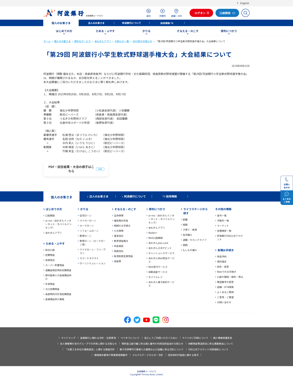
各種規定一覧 (224, 230)
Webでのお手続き (226, 271)
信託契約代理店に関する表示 (183, 355)
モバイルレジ (155, 277)
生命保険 (118, 215)
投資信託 (50, 260)
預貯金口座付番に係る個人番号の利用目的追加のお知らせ (152, 343)
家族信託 (118, 251)
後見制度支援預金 (123, 256)
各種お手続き (226, 250)
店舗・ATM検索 (225, 287)
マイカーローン (88, 220)
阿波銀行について (131, 23)
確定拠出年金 (121, 220)
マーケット (223, 225)
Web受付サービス (158, 266)
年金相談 (118, 246)
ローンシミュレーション (93, 263)
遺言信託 (118, 235)
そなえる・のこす (188, 31)
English (244, 3)
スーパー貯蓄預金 (54, 265)
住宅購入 (187, 234)
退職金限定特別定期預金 (58, 270)
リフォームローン (89, 230)
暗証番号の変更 (225, 282)
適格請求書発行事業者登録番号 (111, 355)
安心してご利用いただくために (161, 337)
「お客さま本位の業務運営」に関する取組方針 (90, 349)
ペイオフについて (130, 337)
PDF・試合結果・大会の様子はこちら (71, 168)
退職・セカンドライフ (195, 240)
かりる (146, 31)
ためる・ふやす (105, 31)
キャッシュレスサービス (161, 253)
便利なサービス (82, 41)
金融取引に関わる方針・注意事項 (98, 337)
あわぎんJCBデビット (160, 248)
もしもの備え (190, 250)
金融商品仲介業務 (54, 299)
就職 (185, 219)
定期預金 (50, 255)
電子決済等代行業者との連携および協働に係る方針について (152, 349)
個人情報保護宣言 (222, 337)
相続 (185, 245)
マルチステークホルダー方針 (147, 355)
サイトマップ (68, 337)
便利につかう (229, 31)
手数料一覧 (223, 220)
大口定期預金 (52, 289)
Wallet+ (152, 232)
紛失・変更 (223, 266)
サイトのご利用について (195, 337)
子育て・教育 (190, 229)
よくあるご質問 (225, 292)
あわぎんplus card (158, 243)
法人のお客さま (96, 23)
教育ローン (85, 235)
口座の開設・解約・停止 (230, 276)
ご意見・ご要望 (225, 297)
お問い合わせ (224, 302)
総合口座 (50, 250)
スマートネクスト (89, 258)
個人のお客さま (61, 23)
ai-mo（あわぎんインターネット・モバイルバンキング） (58, 224)
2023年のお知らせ (142, 41)
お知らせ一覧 (122, 41)
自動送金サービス (157, 272)
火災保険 (118, 230)
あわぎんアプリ (102, 41)
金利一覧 (222, 215)
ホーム (47, 41)
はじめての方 (64, 31)
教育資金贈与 (121, 241)
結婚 (185, 224)
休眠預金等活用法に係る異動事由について (210, 343)
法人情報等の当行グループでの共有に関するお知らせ (88, 343)
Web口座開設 (155, 237)
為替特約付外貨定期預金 (58, 294)
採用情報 (165, 23)
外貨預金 (50, 284)
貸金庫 (117, 261)
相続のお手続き (122, 225)
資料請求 (222, 261)
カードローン (87, 225)
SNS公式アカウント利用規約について (208, 349)
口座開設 (50, 215)
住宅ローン (85, 215)
